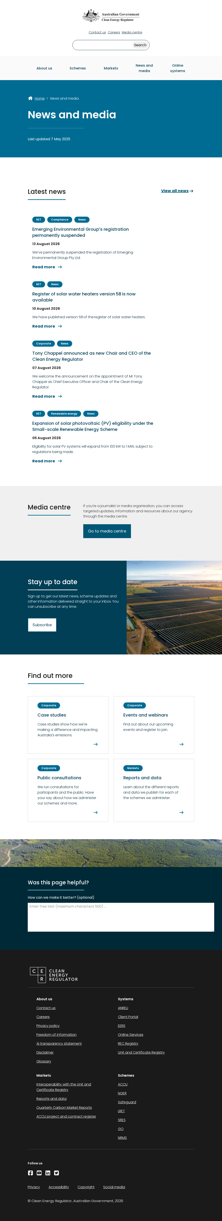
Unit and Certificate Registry (141, 1052)
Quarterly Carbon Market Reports (64, 1107)
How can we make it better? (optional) (61, 897)
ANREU (123, 1007)
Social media (114, 1187)
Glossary (43, 1061)
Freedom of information (56, 1034)
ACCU (122, 1084)
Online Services (130, 1034)
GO (121, 1128)
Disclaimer (45, 1052)
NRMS (122, 1137)
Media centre (132, 32)
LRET (121, 1111)
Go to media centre (107, 531)
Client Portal (128, 1016)
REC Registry (128, 1043)
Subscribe (42, 625)
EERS (121, 1025)
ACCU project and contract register (66, 1116)
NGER (122, 1093)
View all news (177, 191)
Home (40, 98)
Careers (114, 32)
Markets (111, 68)
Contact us (97, 32)
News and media (144, 68)
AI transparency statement (59, 1043)
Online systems (177, 68)
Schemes (78, 68)
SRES (122, 1119)
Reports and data (51, 1098)
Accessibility (59, 1187)
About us (44, 68)
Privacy (34, 1187)
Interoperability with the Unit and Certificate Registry (63, 1087)
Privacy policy (48, 1025)
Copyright (86, 1187)
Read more (47, 267)
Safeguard (127, 1102)
